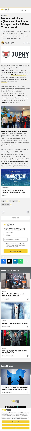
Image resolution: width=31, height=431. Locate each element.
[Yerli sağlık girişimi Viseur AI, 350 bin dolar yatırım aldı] (15, 338)
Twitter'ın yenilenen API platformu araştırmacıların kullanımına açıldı (15, 388)
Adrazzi (4, 195)
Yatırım (3, 15)
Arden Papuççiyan (7, 392)
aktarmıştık (9, 72)
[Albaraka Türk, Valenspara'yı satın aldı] (15, 310)
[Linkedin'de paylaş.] (15, 261)
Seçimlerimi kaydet (15, 251)
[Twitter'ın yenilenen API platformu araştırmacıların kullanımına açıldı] (15, 377)
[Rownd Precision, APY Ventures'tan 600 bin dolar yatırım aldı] (15, 281)
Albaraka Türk (5, 204)
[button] (15, 117)
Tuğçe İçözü (5, 299)
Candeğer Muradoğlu (8, 355)
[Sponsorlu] (15, 177)
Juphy (3, 70)
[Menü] (29, 10)
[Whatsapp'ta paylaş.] (21, 261)
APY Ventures (13, 201)
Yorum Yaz (15, 217)
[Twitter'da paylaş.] (10, 261)
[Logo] (5, 10)
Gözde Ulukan (6, 326)
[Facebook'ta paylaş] (4, 261)
